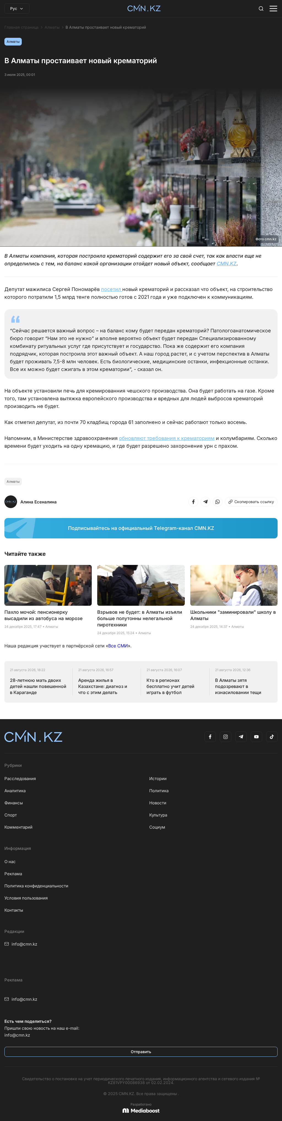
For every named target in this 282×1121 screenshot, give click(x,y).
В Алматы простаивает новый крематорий (106, 27)
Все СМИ (118, 645)
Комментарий (18, 827)
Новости (157, 802)
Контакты (13, 910)
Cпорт (10, 815)
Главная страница (21, 27)
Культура (158, 815)
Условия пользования (26, 898)
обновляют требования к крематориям (167, 438)
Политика (159, 790)
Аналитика (15, 790)
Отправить (141, 1051)
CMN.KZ (227, 263)
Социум (157, 827)
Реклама (13, 873)
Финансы (13, 802)
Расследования (20, 778)
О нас (10, 861)
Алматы (52, 27)
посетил (111, 289)
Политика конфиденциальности (36, 885)
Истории (158, 778)
